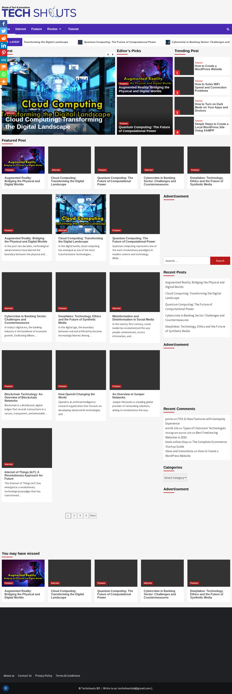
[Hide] (1, 88)
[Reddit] (3, 38)
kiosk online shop (176, 442)
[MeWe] (3, 59)
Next (93, 515)
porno (169, 419)
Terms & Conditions (68, 675)
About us (9, 675)
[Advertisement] (196, 227)
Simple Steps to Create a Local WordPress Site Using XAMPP (212, 127)
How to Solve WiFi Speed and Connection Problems (211, 87)
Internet (20, 29)
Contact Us (25, 675)
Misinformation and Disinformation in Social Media (133, 318)
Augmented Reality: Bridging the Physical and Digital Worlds (144, 89)
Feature (36, 29)
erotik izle (172, 428)
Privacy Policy (43, 675)
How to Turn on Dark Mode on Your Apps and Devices (211, 107)
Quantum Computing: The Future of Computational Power (101, 42)
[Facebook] (3, 23)
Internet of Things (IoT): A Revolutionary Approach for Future (24, 475)
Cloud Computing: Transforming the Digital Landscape (67, 181)
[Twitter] (3, 31)
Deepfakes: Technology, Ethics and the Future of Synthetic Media (206, 181)
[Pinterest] (3, 52)
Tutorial (73, 29)
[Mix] (3, 67)
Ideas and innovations (179, 451)
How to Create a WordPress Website (208, 67)
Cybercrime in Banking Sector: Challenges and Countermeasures (56, 123)
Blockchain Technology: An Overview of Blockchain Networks (24, 397)
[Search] (228, 29)
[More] (3, 81)
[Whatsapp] (3, 74)
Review (52, 29)
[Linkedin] (3, 45)
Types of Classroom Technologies (204, 428)
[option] (58, 96)
